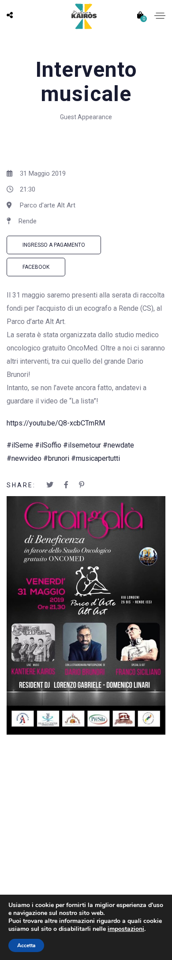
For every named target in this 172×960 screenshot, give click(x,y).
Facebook (35, 267)
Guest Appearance (86, 116)
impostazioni (126, 929)
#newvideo (24, 458)
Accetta (26, 945)
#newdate (118, 445)
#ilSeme (20, 445)
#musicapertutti (95, 458)
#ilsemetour (82, 445)
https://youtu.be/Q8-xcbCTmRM (56, 423)
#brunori (56, 458)
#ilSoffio (48, 445)
